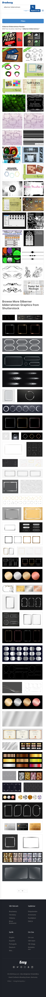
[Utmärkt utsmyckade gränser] (33, 155)
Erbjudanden (32, 911)
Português (13, 944)
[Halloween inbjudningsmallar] (11, 255)
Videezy (12, 918)
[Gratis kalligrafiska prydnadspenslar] (12, 271)
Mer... (11, 950)
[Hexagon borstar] (12, 172)
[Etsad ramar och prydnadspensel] (34, 55)
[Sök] (32, 7)
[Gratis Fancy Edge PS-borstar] (33, 137)
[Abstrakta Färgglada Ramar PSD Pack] (12, 70)
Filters (23, 21)
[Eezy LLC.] (23, 962)
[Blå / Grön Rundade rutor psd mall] (34, 70)
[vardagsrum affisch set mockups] (33, 287)
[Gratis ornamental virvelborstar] (33, 271)
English (11, 937)
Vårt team (31, 941)
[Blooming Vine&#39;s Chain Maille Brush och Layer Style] (35, 103)
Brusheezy (13, 911)
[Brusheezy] (7, 2)
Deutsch (12, 947)
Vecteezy (12, 915)
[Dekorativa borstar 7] (12, 121)
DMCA (30, 921)
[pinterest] (21, 967)
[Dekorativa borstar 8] (34, 121)
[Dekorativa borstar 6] (12, 137)
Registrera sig (35, 10)
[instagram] (25, 967)
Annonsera (32, 915)
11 (22, 891)
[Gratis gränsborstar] (33, 255)
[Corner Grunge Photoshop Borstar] (12, 188)
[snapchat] (28, 967)
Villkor (9, 981)
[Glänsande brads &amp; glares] (11, 155)
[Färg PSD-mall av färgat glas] (33, 238)
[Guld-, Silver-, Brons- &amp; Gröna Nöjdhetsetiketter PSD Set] (34, 39)
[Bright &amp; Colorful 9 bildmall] (12, 86)
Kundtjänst (32, 918)
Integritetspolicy (19, 981)
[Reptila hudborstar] (14, 103)
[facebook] (14, 967)
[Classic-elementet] (33, 204)
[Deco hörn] (11, 204)
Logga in (26, 10)
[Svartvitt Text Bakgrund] (35, 220)
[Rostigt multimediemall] (33, 172)
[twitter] (18, 967)
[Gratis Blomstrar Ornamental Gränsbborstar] (12, 287)
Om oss (31, 937)
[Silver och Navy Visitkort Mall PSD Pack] (12, 55)
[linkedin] (32, 967)
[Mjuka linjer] (33, 86)
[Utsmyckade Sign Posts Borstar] (14, 220)
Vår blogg (31, 944)
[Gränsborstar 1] (34, 188)
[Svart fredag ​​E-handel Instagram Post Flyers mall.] (12, 39)
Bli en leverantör (12, 922)
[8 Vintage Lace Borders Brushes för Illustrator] (12, 238)
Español (12, 941)
